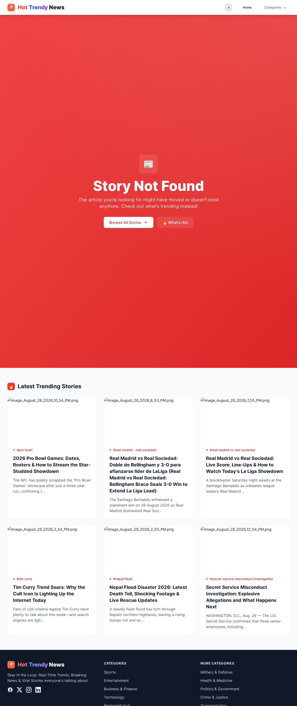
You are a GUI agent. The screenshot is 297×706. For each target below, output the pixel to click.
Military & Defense (216, 672)
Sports (110, 672)
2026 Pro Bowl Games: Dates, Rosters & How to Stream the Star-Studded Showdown (51, 465)
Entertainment (116, 680)
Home (247, 7)
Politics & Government (219, 689)
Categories (273, 7)
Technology (114, 697)
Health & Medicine (216, 680)
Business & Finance (120, 689)
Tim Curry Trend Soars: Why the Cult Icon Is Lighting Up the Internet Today (49, 593)
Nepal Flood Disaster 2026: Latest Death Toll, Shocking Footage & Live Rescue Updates (148, 593)
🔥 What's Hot (175, 222)
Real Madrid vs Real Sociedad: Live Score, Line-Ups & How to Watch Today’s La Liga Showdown (244, 465)
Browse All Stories (125, 222)
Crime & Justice (214, 697)
